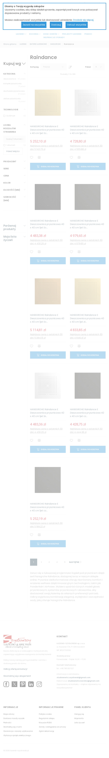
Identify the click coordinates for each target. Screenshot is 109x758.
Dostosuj (56, 24)
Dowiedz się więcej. (83, 20)
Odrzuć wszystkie (76, 24)
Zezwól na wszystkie (34, 24)
